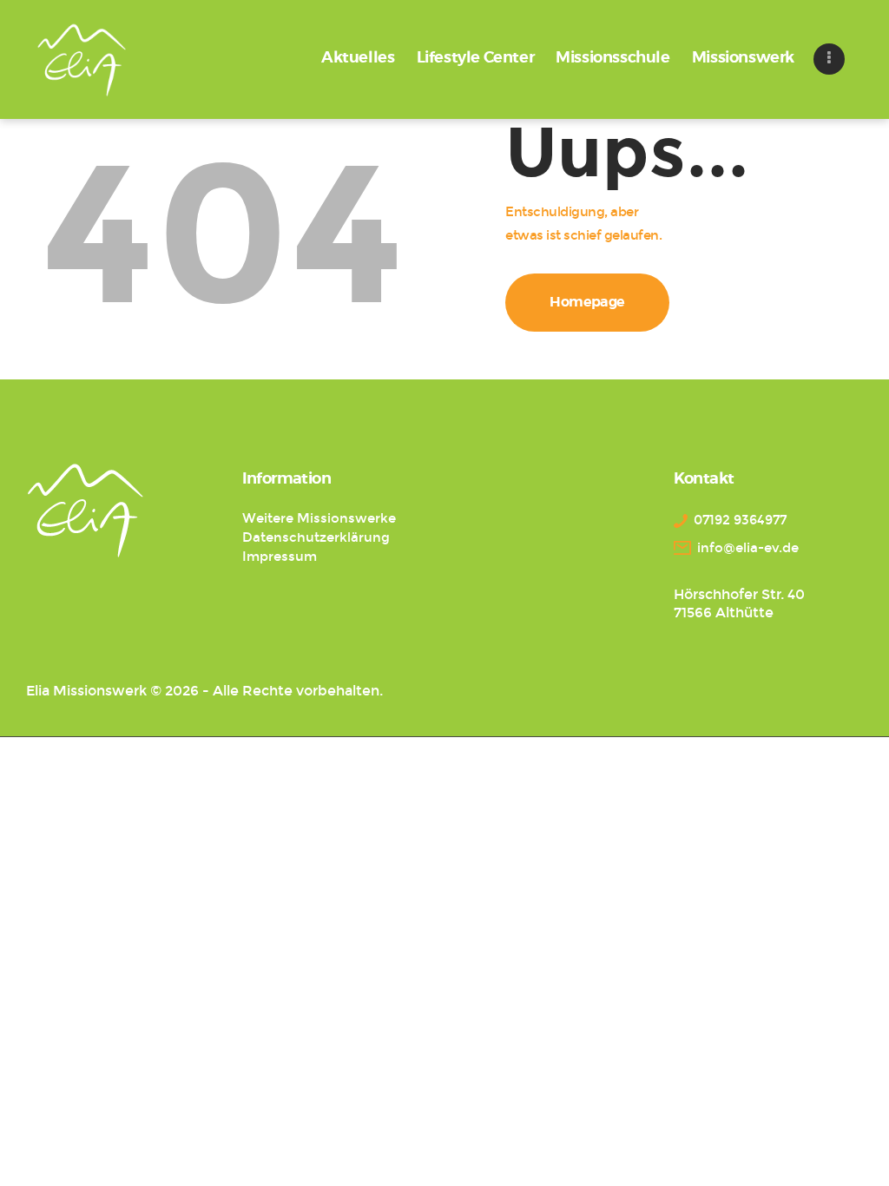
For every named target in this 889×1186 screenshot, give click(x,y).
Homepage (587, 302)
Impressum (279, 556)
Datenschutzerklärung (316, 537)
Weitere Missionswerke (319, 518)
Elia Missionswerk (86, 690)
